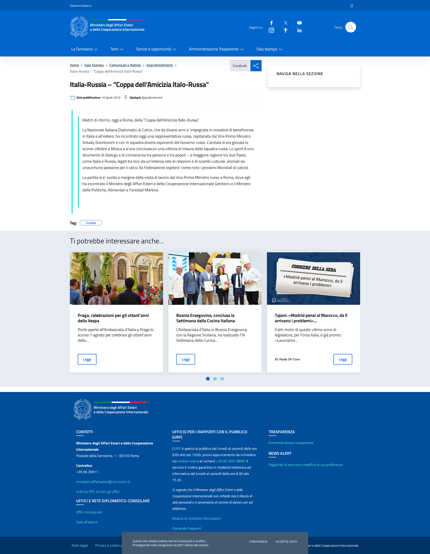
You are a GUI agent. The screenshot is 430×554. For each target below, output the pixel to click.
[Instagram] (269, 30)
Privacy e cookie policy (112, 545)
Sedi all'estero (86, 522)
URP (177, 448)
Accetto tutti (286, 541)
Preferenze (259, 541)
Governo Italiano (80, 5)
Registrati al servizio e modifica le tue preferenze (306, 464)
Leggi (87, 359)
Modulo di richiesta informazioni (196, 518)
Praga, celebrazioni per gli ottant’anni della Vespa (113, 318)
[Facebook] (269, 22)
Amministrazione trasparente (291, 442)
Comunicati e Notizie (125, 65)
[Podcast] (283, 30)
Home (74, 65)
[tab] (208, 379)
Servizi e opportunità (153, 49)
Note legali (80, 545)
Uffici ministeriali (89, 512)
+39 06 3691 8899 (230, 461)
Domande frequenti (187, 528)
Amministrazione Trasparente (214, 49)
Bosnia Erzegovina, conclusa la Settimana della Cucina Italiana (205, 318)
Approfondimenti (159, 65)
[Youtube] (297, 22)
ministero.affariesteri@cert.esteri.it (103, 481)
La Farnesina (81, 49)
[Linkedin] (297, 30)
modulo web (187, 461)
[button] (350, 27)
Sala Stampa (94, 65)
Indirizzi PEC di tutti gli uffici (97, 491)
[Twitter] (283, 22)
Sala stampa (266, 49)
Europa (91, 222)
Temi (114, 49)
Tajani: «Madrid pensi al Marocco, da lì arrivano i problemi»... (311, 318)
